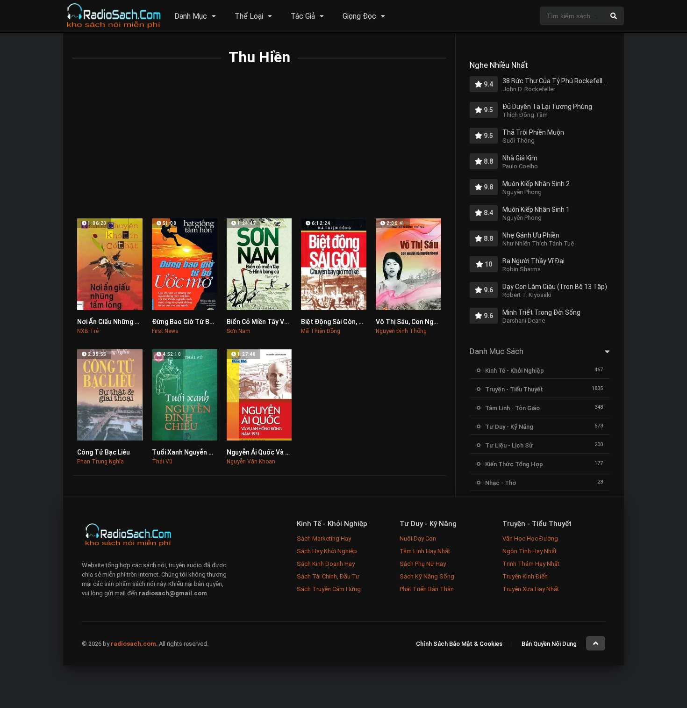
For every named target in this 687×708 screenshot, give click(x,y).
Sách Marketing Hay (324, 538)
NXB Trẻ (88, 331)
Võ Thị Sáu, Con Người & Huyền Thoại (432, 321)
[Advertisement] (259, 148)
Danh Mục (190, 16)
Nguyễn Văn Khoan (251, 461)
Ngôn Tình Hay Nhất (529, 551)
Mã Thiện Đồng (320, 331)
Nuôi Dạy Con (418, 538)
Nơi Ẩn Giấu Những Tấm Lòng (121, 321)
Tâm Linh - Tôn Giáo (512, 408)
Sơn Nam (238, 331)
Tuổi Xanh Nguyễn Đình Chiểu (196, 452)
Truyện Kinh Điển (525, 576)
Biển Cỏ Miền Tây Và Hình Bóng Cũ (278, 321)
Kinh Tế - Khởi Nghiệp (514, 370)
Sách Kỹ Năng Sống (427, 576)
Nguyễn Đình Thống (401, 331)
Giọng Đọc (359, 16)
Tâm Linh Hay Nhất (425, 551)
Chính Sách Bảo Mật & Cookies (459, 644)
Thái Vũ (162, 461)
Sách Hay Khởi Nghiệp (327, 551)
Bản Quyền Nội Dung (549, 644)
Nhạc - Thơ (500, 482)
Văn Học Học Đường (530, 538)
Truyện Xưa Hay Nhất (530, 588)
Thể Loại (249, 16)
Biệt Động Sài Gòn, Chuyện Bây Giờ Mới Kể (364, 321)
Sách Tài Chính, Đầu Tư (328, 576)
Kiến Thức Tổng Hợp (514, 464)
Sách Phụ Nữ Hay (423, 563)
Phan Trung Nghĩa (100, 461)
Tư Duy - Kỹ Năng (509, 426)
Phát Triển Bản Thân (427, 588)
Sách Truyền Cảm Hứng (329, 588)
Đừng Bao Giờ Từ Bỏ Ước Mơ (195, 321)
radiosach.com (133, 644)
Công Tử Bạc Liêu (103, 452)
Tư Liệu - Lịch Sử (509, 445)
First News (165, 331)
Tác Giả (303, 16)
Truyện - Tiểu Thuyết (514, 389)
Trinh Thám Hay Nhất (530, 563)
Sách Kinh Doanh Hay (326, 563)
